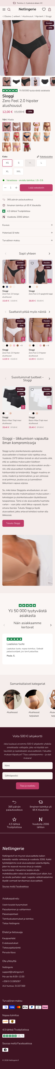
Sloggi (48, 16)
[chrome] (6, 136)
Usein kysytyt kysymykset (14, 904)
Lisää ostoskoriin (36, 187)
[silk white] (16, 126)
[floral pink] (36, 126)
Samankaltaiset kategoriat (27, 683)
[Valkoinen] (7, 413)
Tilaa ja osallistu (27, 785)
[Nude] (10, 287)
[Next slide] (51, 625)
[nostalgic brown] (26, 126)
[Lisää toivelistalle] (3, 23)
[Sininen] (7, 287)
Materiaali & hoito (10, 232)
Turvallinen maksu (11, 240)
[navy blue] (26, 136)
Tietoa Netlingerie (11, 923)
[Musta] (3, 287)
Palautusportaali (10, 914)
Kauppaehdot (8, 938)
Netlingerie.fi (14, 1060)
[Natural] (14, 287)
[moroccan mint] (36, 136)
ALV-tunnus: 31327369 (13, 985)
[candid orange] (6, 147)
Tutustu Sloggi (13, 523)
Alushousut (27, 16)
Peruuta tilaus (9, 952)
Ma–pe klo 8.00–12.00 (13, 976)
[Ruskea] (17, 345)
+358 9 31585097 (11, 981)
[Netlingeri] (27, 9)
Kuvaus (5, 225)
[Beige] (10, 413)
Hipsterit (39, 16)
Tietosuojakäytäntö (11, 947)
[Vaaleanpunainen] (14, 345)
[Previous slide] (4, 625)
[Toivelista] (44, 9)
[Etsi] (10, 9)
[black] (6, 126)
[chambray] (46, 136)
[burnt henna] (46, 126)
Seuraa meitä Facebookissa (15, 886)
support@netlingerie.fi (13, 971)
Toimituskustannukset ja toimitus (17, 918)
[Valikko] (4, 9)
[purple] (16, 147)
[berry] (26, 147)
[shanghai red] (16, 136)
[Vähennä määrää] (5, 187)
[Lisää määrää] (16, 187)
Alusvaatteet (14, 16)
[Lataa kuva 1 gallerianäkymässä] (27, 48)
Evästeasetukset (10, 943)
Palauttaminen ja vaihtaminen (16, 909)
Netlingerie (7, 967)
